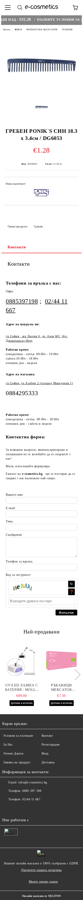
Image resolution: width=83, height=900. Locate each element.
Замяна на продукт (17, 762)
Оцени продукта (17, 226)
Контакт (47, 735)
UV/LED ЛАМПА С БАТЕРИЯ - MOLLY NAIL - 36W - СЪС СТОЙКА (21, 687)
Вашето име (14, 494)
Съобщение (14, 534)
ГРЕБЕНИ (67, 29)
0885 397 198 (31, 791)
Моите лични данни (43, 881)
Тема (9, 521)
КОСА (18, 29)
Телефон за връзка (19, 561)
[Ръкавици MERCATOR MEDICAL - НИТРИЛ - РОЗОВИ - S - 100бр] (61, 661)
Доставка (48, 762)
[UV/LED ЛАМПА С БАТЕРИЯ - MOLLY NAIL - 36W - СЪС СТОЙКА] (21, 661)
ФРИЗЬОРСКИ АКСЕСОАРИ (42, 29)
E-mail (10, 508)
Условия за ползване (18, 735)
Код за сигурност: (19, 574)
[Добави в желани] (72, 184)
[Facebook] (8, 808)
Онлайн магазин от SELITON (41, 896)
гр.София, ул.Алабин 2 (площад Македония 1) (39, 383)
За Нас (8, 744)
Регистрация (51, 744)
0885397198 (22, 301)
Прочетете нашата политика (41, 870)
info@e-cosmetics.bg (32, 782)
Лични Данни (13, 753)
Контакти (17, 247)
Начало (6, 29)
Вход (45, 753)
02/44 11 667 (31, 799)
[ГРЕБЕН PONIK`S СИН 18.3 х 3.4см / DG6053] (41, 95)
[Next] (75, 674)
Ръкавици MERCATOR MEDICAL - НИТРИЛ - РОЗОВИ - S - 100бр (61, 687)
